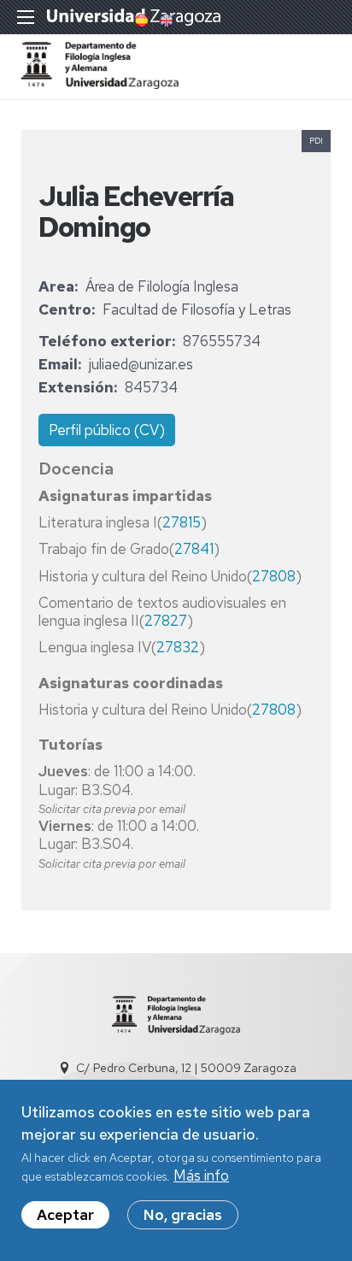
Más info (201, 1175)
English (165, 21)
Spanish (140, 21)
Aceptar (65, 1214)
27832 (177, 647)
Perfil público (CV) (107, 430)
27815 (181, 522)
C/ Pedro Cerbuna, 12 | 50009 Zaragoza (186, 1067)
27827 (165, 620)
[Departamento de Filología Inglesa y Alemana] (100, 83)
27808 (274, 576)
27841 (194, 548)
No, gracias (183, 1214)
